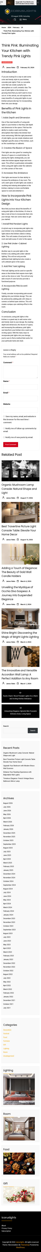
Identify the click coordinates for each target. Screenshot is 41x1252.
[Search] (15, 19)
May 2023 (7, 945)
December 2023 (9, 918)
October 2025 (8, 840)
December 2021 (9, 1000)
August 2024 (8, 889)
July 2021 (7, 1008)
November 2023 (9, 922)
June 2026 (7, 811)
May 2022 (7, 982)
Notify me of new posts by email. (19, 437)
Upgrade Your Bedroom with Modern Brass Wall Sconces (25, 3)
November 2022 (9, 967)
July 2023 (7, 937)
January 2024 (8, 915)
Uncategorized (7, 62)
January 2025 (8, 870)
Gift (4, 1045)
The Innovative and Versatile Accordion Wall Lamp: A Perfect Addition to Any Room (20, 674)
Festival (6, 1034)
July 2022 (7, 978)
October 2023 (8, 926)
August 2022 (8, 974)
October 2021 (8, 1004)
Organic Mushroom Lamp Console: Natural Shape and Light (19, 489)
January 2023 (8, 959)
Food (5, 1037)
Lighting (6, 1049)
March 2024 (7, 907)
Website (6, 404)
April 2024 (7, 904)
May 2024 (7, 900)
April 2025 (7, 859)
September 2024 (9, 885)
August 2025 (8, 848)
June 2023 (7, 941)
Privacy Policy (7, 1228)
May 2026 (7, 814)
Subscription (6, 1231)
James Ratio (10, 67)
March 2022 (7, 989)
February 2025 (8, 866)
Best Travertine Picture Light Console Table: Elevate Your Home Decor (19, 530)
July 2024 (7, 892)
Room (5, 1052)
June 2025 (7, 855)
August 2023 (8, 933)
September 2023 (9, 930)
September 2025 (9, 844)
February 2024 (8, 911)
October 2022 (8, 971)
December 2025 (9, 833)
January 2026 (8, 829)
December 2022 (9, 963)
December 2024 (9, 874)
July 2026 (7, 807)
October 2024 (8, 881)
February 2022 (8, 993)
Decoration (7, 1030)
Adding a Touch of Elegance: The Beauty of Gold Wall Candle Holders (19, 572)
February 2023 (8, 956)
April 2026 (7, 818)
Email (6, 393)
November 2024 (9, 878)
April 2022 (7, 985)
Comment (8, 362)
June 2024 (7, 896)
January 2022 (8, 997)
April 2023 (7, 948)
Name (6, 381)
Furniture (6, 1041)
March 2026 (7, 822)
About (4, 1226)
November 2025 (9, 837)
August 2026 (8, 803)
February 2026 (8, 826)
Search (6, 726)
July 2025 (7, 852)
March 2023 (7, 952)
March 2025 (7, 863)
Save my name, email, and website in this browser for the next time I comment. (19, 419)
